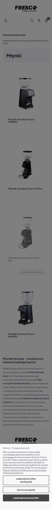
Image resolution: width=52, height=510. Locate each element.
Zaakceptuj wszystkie (26, 497)
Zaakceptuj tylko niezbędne (26, 480)
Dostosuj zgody (26, 489)
